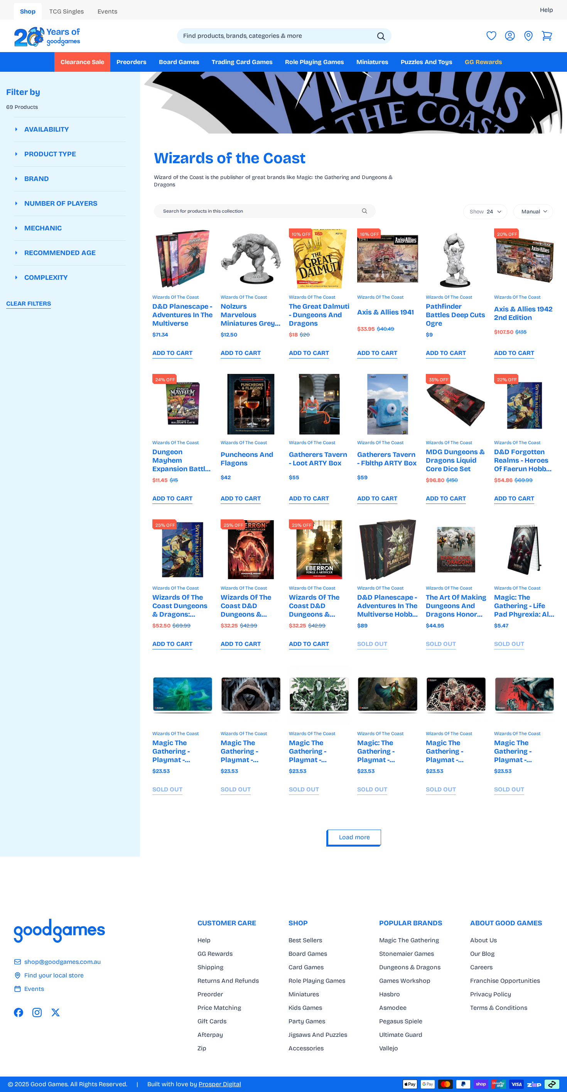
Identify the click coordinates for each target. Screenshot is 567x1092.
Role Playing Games (317, 980)
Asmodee (393, 1007)
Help (546, 10)
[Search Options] (367, 211)
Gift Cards (211, 1021)
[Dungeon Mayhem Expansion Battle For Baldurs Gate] (182, 404)
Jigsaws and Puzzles (318, 1034)
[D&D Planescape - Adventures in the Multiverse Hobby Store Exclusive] (387, 549)
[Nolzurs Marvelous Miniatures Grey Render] (251, 258)
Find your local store (54, 975)
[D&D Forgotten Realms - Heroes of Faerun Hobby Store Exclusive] (524, 404)
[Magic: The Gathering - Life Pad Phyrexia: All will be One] (524, 549)
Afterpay (210, 1034)
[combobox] (284, 36)
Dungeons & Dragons (409, 967)
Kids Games (305, 1007)
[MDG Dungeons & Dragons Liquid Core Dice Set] (456, 404)
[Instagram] (37, 1012)
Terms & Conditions (498, 1007)
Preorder (210, 994)
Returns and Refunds (228, 980)
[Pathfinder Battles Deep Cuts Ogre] (456, 258)
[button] (547, 36)
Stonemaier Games (406, 953)
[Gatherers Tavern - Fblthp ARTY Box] (387, 404)
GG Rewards (215, 953)
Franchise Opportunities (505, 980)
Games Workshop (404, 980)
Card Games (306, 967)
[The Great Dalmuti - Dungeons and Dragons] (319, 258)
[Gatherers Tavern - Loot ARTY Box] (319, 404)
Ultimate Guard (400, 1034)
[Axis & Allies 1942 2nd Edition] (524, 258)
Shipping (210, 967)
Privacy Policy (490, 994)
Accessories (306, 1048)
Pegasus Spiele (400, 1021)
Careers (481, 967)
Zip (201, 1048)
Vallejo (388, 1048)
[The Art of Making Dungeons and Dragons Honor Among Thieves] (456, 549)
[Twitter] (55, 1012)
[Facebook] (18, 1012)
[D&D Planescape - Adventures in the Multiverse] (182, 258)
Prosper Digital (220, 1084)
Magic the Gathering (409, 940)
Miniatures (304, 994)
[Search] (381, 36)
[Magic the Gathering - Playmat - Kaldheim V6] (524, 695)
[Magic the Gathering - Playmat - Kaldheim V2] (182, 695)
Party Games (307, 1021)
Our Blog (482, 953)
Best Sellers (305, 940)
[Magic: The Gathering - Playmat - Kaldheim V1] (387, 695)
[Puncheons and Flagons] (251, 404)
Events (34, 988)
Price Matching (219, 1007)
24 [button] (481, 211)
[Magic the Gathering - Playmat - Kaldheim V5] (251, 695)
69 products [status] (22, 107)
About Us (483, 940)
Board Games (308, 953)
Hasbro (389, 994)
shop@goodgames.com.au (62, 961)
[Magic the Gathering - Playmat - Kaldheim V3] (319, 695)
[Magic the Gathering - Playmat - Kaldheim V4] (456, 695)
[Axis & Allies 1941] (387, 258)
